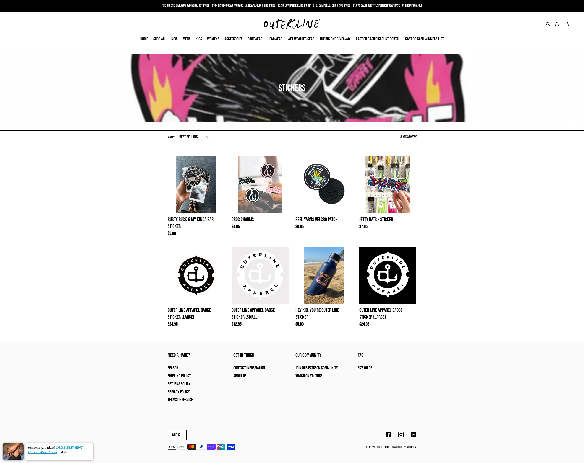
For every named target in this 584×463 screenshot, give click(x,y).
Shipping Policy (179, 376)
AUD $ (176, 435)
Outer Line (383, 447)
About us (239, 376)
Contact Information (249, 368)
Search (173, 368)
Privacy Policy (179, 392)
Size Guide (365, 368)
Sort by (171, 137)
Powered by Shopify (403, 447)
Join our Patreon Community (316, 368)
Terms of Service (180, 400)
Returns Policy (179, 384)
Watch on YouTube (308, 376)
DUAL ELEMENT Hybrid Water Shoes (55, 450)
